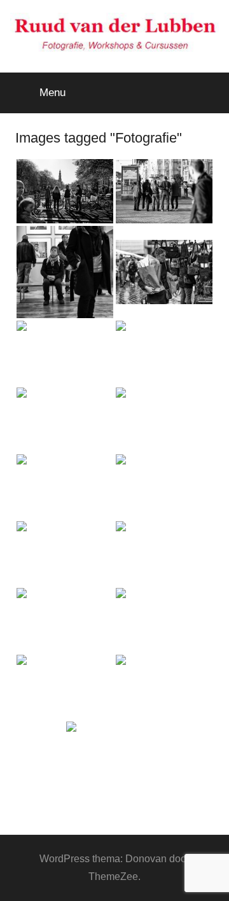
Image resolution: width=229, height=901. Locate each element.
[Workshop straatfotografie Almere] (114, 754)
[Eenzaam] (65, 553)
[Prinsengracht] (164, 353)
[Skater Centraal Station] (65, 486)
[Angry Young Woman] (164, 620)
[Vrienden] (164, 486)
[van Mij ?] (65, 620)
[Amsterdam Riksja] (65, 420)
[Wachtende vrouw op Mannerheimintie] (164, 687)
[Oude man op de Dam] (164, 420)
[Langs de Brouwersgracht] (164, 553)
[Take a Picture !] (65, 687)
